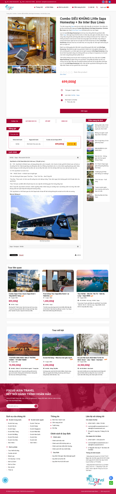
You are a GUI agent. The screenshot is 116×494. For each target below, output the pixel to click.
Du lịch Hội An (12, 426)
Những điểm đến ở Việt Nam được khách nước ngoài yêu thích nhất (101, 127)
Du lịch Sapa (11, 429)
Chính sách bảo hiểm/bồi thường (62, 446)
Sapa (72, 26)
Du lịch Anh (33, 440)
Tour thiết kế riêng (13, 450)
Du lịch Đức (33, 437)
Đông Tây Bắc (54, 368)
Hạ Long (89, 300)
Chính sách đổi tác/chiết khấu (61, 449)
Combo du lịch (12, 453)
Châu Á (18, 368)
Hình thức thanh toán (58, 420)
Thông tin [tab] (14, 121)
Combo (15, 13)
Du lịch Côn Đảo (13, 440)
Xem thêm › (11, 442)
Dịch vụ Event (12, 461)
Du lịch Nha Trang (13, 431)
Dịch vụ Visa (11, 464)
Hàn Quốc (90, 368)
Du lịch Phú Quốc (13, 437)
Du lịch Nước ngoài (26, 368)
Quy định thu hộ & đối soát (60, 461)
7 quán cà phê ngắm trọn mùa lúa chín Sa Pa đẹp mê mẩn (102, 189)
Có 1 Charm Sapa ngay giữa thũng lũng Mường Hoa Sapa (101, 165)
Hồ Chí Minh (83, 300)
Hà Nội (73, 95)
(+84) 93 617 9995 (30, 1)
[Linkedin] (109, 2)
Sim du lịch (11, 467)
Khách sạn (11, 456)
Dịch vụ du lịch (63, 7)
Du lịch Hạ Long (12, 423)
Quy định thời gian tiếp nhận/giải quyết (63, 456)
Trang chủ (39, 7)
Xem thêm (63, 74)
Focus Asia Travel (77, 30)
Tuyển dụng (55, 425)
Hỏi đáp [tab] (47, 121)
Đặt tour (70, 144)
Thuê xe (10, 470)
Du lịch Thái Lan (35, 423)
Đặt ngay (84, 111)
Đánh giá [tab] (64, 121)
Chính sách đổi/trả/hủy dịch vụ (61, 443)
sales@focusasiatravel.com (49, 1)
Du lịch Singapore (35, 429)
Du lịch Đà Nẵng (13, 434)
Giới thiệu (50, 7)
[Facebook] (103, 2)
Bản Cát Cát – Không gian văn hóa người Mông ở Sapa (101, 158)
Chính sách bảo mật (58, 440)
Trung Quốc (36, 368)
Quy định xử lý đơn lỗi (58, 459)
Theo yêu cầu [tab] (14, 134)
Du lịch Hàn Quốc (35, 434)
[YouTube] (106, 2)
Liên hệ (92, 7)
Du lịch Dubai (34, 426)
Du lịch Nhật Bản (35, 431)
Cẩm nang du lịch (79, 7)
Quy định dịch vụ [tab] (31, 121)
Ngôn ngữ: (103, 7)
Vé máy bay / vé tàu (14, 459)
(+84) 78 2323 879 (14, 1)
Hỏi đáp (54, 428)
